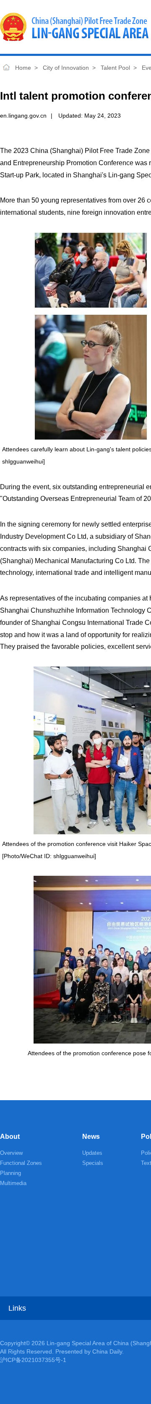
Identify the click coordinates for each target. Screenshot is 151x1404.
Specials (92, 1163)
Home (6, 67)
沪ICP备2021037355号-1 (33, 1360)
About (10, 1136)
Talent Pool (115, 67)
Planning (10, 1173)
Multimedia (13, 1183)
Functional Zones (21, 1163)
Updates (92, 1153)
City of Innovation (66, 67)
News (91, 1136)
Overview (11, 1153)
